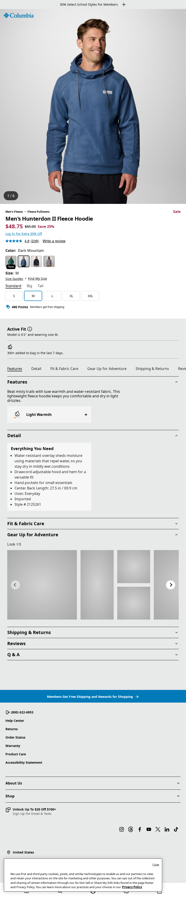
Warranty (12, 746)
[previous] (15, 584)
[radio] (10, 261)
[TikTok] (176, 829)
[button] (29, 328)
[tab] (13, 286)
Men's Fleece (14, 212)
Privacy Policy (132, 887)
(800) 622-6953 (22, 712)
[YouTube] (148, 829)
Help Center (14, 720)
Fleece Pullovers (38, 212)
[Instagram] (121, 829)
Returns (11, 729)
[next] (170, 584)
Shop (10, 796)
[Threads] (130, 829)
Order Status (15, 737)
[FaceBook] (139, 829)
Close (155, 864)
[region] (93, 106)
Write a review (54, 240)
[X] (157, 829)
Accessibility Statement (23, 762)
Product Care (15, 754)
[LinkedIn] (166, 829)
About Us (13, 783)
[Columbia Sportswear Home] (19, 15)
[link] (42, 585)
